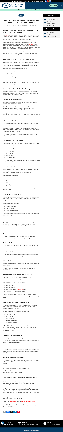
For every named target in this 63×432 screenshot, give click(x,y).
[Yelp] (48, 1)
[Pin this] (18, 412)
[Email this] (4, 412)
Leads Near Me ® (35, 430)
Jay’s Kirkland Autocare (52, 19)
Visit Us (24, 422)
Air (6, 206)
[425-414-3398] (45, 25)
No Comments (33, 25)
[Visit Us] (20, 423)
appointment (13, 401)
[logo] (12, 5)
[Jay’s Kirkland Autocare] (45, 19)
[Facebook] (46, 1)
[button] (61, 5)
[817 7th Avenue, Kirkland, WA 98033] (45, 22)
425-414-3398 (50, 25)
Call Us (9, 422)
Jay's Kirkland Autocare (21, 25)
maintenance (20, 289)
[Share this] (8, 412)
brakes (7, 35)
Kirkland (31, 44)
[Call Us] (5, 423)
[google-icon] (50, 1)
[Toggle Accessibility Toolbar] (2, 423)
